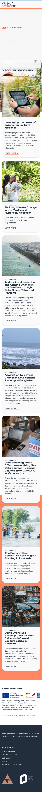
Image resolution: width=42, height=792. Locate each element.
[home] (9, 4)
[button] (38, 4)
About (5, 761)
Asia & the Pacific (15, 27)
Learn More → (12, 153)
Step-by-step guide (10, 755)
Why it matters (8, 751)
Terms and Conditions (11, 764)
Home (4, 27)
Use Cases (6, 758)
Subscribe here (32, 736)
